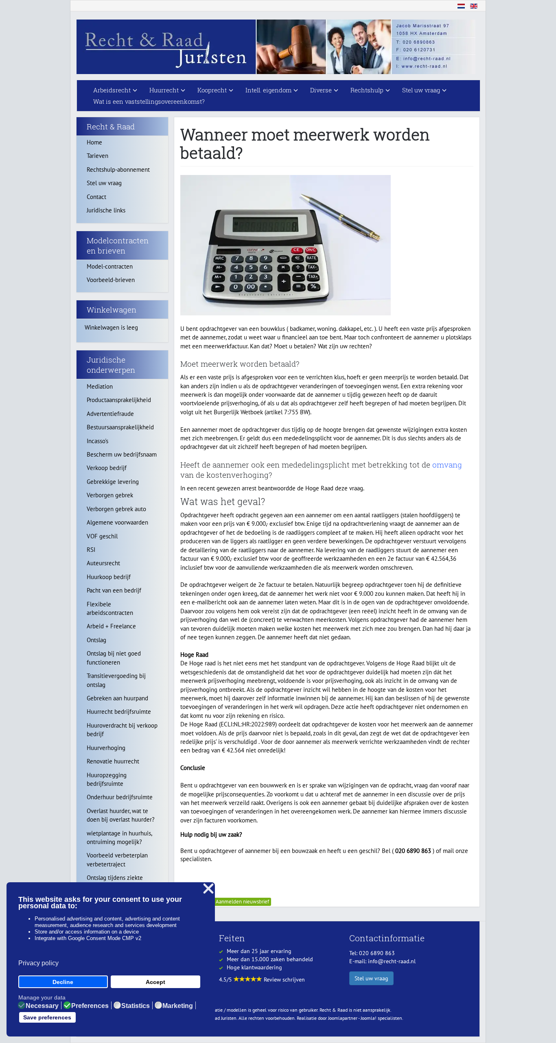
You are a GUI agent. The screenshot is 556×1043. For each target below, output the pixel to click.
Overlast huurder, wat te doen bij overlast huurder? (121, 815)
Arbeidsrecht (112, 90)
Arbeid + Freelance (111, 626)
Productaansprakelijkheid (119, 400)
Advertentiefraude (110, 414)
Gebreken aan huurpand (117, 698)
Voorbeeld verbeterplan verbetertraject (117, 859)
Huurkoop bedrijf (109, 577)
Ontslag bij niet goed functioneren (114, 657)
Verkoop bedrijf (107, 468)
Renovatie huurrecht (113, 761)
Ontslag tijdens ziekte (115, 877)
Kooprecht (212, 90)
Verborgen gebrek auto (116, 509)
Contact (96, 197)
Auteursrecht (103, 563)
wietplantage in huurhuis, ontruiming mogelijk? (119, 837)
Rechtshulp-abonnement (118, 169)
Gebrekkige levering (113, 481)
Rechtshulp (366, 90)
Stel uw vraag (421, 90)
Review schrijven (284, 979)
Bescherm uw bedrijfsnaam (122, 454)
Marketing (177, 1006)
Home (94, 142)
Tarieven (97, 156)
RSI (91, 549)
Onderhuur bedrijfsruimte (120, 797)
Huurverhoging (106, 748)
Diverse (321, 90)
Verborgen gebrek (110, 495)
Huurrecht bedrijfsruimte (119, 711)
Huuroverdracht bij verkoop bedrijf (122, 730)
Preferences (90, 1006)
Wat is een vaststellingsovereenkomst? (149, 101)
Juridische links (106, 210)
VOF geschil (102, 536)
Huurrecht (164, 90)
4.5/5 (226, 979)
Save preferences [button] (47, 1017)
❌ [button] (208, 889)
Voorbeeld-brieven (111, 280)
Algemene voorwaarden (117, 522)
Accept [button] (155, 982)
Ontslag (96, 640)
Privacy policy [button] (38, 963)
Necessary (42, 1006)
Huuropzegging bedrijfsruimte (107, 779)
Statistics (135, 1006)
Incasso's (97, 441)
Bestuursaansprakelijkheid (120, 427)
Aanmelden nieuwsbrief (242, 901)
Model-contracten (110, 266)
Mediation (100, 386)
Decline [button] (63, 982)
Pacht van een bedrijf (114, 590)
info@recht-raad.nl (392, 961)
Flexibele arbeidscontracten (110, 608)
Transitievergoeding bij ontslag (116, 680)
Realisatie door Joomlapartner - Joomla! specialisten (349, 1018)
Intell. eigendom (268, 90)
